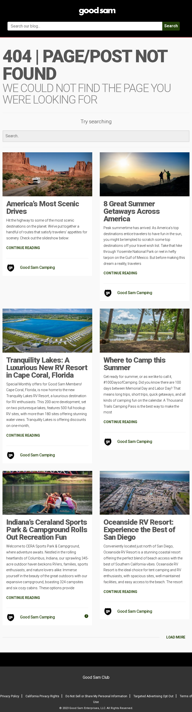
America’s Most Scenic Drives (42, 207)
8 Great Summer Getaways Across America (132, 211)
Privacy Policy (9, 696)
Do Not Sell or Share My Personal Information (96, 696)
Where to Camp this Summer (135, 364)
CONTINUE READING (23, 248)
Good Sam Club (96, 677)
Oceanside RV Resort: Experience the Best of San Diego (139, 529)
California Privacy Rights (42, 696)
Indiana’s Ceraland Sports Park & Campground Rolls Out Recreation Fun (46, 529)
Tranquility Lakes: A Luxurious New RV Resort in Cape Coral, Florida (46, 367)
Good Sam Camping (37, 267)
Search (171, 26)
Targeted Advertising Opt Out (154, 696)
